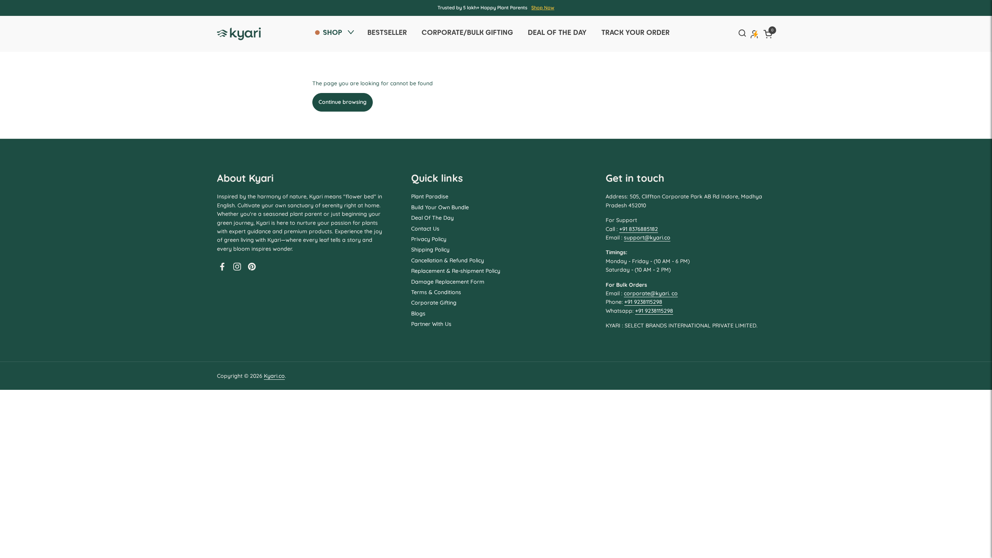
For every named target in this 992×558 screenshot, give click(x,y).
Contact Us (425, 228)
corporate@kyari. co (651, 293)
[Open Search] (742, 33)
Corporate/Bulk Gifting (467, 32)
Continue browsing (343, 101)
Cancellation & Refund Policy (447, 260)
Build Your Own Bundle (440, 207)
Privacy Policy (428, 239)
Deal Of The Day (432, 217)
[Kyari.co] (239, 34)
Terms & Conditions (436, 292)
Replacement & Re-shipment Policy (455, 270)
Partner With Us (431, 323)
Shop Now (542, 7)
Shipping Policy (430, 249)
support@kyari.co (647, 237)
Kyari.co (274, 375)
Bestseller (387, 32)
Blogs (418, 313)
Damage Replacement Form (447, 281)
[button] (769, 34)
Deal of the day (557, 32)
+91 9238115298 (643, 301)
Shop (332, 32)
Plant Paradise (429, 196)
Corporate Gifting (433, 302)
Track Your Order (635, 32)
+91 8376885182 (638, 229)
